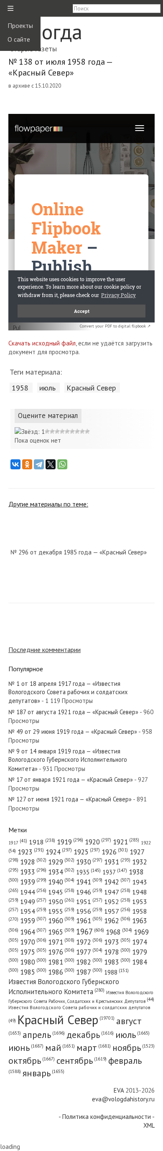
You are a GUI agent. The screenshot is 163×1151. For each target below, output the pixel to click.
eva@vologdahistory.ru (123, 1099)
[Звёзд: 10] (87, 431)
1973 (117, 942)
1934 (61, 871)
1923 (31, 851)
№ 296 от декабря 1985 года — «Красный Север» (78, 552)
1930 (89, 861)
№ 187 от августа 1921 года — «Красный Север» (73, 712)
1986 (61, 972)
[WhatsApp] (62, 464)
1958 (20, 388)
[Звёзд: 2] (47, 431)
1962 (117, 920)
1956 (89, 911)
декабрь (90, 1034)
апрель (44, 1034)
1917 (17, 843)
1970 (33, 942)
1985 (33, 972)
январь (43, 1073)
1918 (42, 842)
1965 (61, 932)
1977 (89, 952)
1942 (117, 882)
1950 (61, 901)
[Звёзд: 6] (67, 431)
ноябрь (133, 1047)
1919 (70, 841)
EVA (119, 1090)
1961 (89, 920)
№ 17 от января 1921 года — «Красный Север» (70, 779)
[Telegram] (39, 464)
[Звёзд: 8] (77, 431)
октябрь (31, 1060)
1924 (59, 851)
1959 (33, 920)
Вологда (45, 31)
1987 (89, 972)
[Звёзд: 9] (82, 431)
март (93, 1047)
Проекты (20, 25)
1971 (61, 942)
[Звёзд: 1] (30, 431)
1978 (117, 952)
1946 (89, 892)
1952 (117, 901)
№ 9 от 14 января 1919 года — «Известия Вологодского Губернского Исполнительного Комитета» (67, 760)
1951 (89, 901)
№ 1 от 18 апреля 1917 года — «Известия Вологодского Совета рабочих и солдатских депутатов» (67, 692)
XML (149, 1125)
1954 (33, 911)
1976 (61, 952)
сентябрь (81, 1060)
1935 (88, 872)
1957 (117, 911)
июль (47, 388)
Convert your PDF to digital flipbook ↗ (115, 326)
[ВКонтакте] (15, 464)
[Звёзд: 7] (72, 431)
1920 (98, 841)
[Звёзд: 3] (52, 431)
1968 (119, 932)
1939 (33, 882)
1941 (89, 882)
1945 (61, 892)
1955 (61, 911)
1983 (117, 962)
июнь (25, 1047)
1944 (33, 892)
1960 (61, 920)
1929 (61, 861)
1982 (89, 962)
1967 (90, 932)
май (60, 1047)
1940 (61, 882)
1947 (117, 892)
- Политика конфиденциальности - (107, 1117)
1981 (61, 962)
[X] (51, 464)
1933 (33, 871)
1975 (33, 952)
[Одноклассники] (27, 464)
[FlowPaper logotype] (16, 328)
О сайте (19, 39)
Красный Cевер (91, 388)
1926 (115, 851)
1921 (126, 841)
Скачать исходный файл (42, 343)
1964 (33, 932)
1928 (33, 861)
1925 (87, 851)
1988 (116, 972)
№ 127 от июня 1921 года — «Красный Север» (70, 799)
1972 (89, 942)
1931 (117, 861)
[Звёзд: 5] (62, 431)
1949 (33, 901)
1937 (114, 872)
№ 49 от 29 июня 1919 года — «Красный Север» (72, 731)
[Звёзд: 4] (57, 431)
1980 (33, 962)
